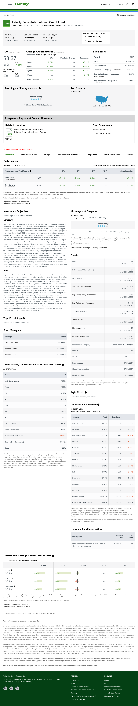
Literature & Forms (111, 696)
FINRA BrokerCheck (78, 699)
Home (106, 680)
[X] (17, 688)
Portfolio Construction (113, 690)
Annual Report (99, 129)
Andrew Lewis (11, 35)
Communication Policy (80, 686)
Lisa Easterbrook (31, 35)
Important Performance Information (16, 202)
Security (74, 693)
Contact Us (105, 4)
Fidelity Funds (8, 15)
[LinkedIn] (5, 688)
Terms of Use (76, 680)
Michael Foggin (50, 35)
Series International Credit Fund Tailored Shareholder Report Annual (30, 130)
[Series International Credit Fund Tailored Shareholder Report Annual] (9, 132)
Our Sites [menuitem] (117, 4)
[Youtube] (11, 688)
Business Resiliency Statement (82, 690)
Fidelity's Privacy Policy (23, 681)
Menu (9, 4)
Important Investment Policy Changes (16, 203)
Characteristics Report (102, 133)
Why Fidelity (8, 676)
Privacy (73, 683)
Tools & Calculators (112, 693)
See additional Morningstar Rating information (89, 247)
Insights (107, 683)
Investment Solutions (112, 686)
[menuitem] (8, 4)
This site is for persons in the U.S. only (85, 696)
